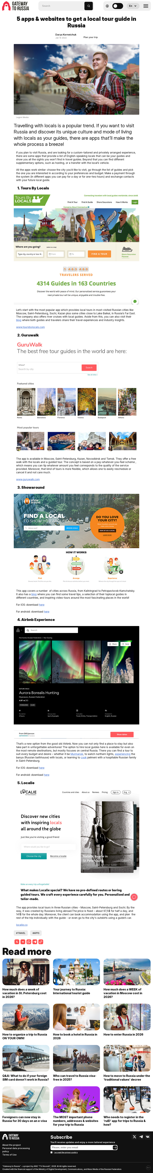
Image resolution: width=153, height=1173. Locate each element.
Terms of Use (9, 1154)
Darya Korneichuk (65, 34)
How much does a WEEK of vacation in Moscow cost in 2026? (123, 993)
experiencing (122, 754)
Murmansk (77, 754)
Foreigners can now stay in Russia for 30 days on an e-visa (24, 1119)
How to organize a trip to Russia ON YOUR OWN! (24, 1036)
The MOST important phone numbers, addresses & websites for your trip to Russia (75, 1120)
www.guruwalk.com (28, 479)
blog (18, 320)
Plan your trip (91, 37)
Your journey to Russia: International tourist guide (71, 991)
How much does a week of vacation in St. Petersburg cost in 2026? (24, 993)
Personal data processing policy (16, 1150)
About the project (11, 1145)
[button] (82, 4)
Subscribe (61, 1137)
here (41, 604)
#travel (20, 933)
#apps (36, 933)
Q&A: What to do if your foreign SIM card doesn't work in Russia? (25, 1077)
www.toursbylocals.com (30, 327)
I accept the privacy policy (66, 1152)
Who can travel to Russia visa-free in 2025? (74, 1077)
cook (84, 757)
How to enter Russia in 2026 (123, 1034)
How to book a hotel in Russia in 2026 (75, 1036)
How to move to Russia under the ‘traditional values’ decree (127, 1077)
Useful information (129, 13)
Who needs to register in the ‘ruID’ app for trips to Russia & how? (125, 1120)
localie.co (21, 924)
